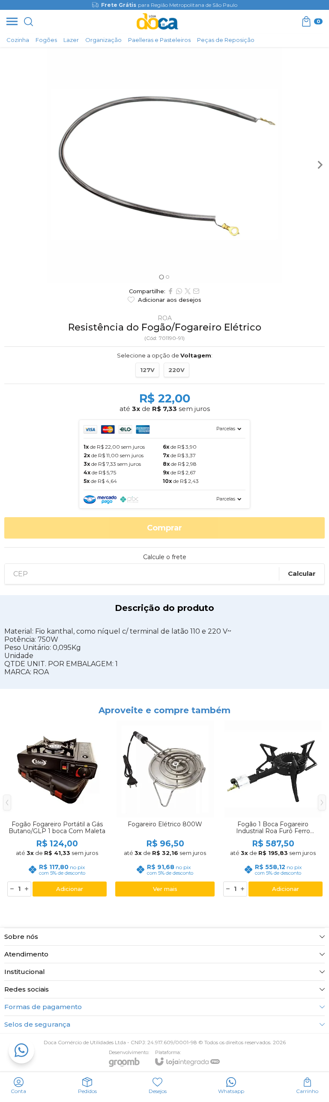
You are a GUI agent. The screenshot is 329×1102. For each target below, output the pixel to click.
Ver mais (165, 888)
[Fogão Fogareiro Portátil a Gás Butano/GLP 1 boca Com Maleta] (57, 809)
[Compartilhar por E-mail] (196, 291)
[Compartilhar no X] (188, 291)
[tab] (161, 276)
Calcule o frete (164, 557)
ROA (165, 318)
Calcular (302, 573)
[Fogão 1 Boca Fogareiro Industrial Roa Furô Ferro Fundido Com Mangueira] (273, 809)
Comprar (164, 528)
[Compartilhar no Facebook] (170, 291)
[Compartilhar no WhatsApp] (179, 291)
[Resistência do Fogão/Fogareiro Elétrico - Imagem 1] (164, 165)
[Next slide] (320, 165)
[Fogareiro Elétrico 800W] (165, 809)
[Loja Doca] (157, 21)
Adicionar (69, 888)
